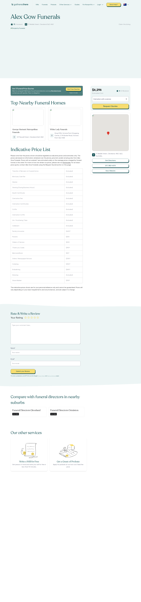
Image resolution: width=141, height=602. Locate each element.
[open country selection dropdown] (126, 4)
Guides (77, 4)
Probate (53, 4)
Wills (37, 4)
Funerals (45, 4)
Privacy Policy (41, 375)
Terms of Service (51, 375)
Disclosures (67, 162)
